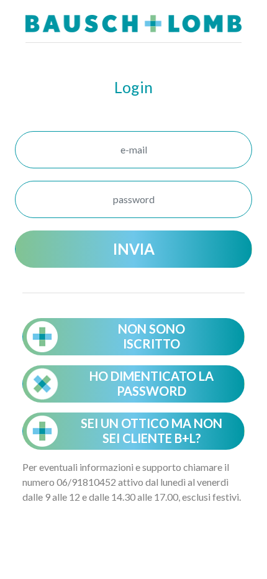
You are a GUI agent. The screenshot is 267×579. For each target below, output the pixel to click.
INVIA (134, 249)
